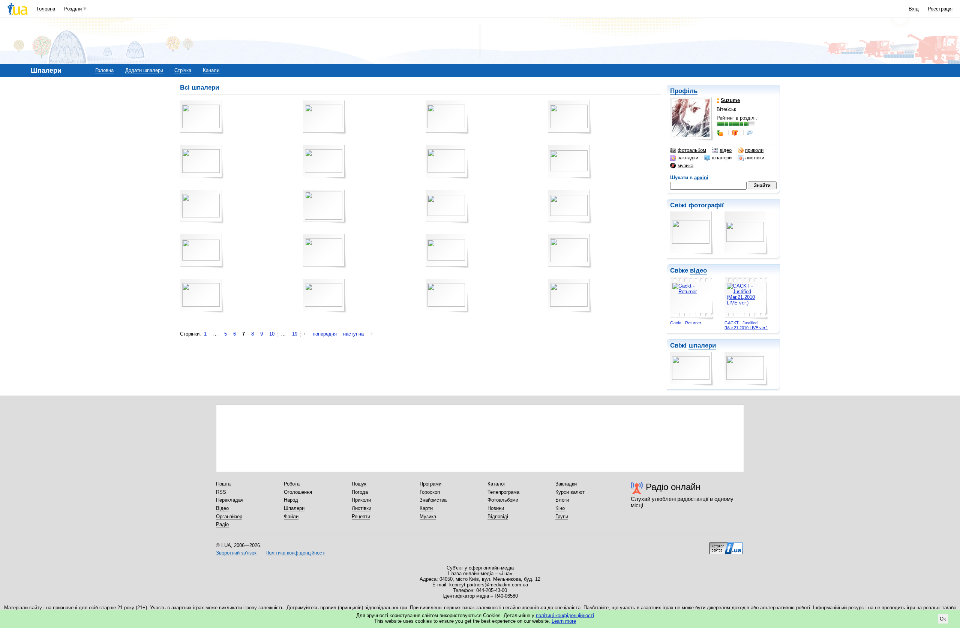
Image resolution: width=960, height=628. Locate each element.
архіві (701, 177)
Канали (211, 70)
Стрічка (182, 70)
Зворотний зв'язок (236, 553)
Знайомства (433, 500)
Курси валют (570, 492)
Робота (292, 484)
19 (294, 334)
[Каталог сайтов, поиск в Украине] (726, 546)
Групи (561, 516)
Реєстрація (940, 9)
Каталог (497, 484)
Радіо (222, 524)
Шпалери (294, 508)
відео (726, 150)
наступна (353, 334)
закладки (688, 157)
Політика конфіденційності (296, 553)
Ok (943, 619)
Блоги (562, 500)
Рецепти (361, 516)
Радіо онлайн (673, 487)
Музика (428, 516)
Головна (46, 9)
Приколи (361, 500)
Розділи (73, 9)
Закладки (566, 484)
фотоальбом (692, 150)
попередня (325, 334)
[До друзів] (720, 133)
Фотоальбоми (503, 500)
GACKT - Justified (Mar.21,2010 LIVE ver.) (746, 325)
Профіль (684, 90)
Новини (496, 508)
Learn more (564, 621)
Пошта (223, 484)
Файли (291, 516)
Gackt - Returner (685, 323)
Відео (222, 508)
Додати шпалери (144, 70)
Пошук (359, 484)
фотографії (706, 205)
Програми (430, 484)
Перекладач (229, 500)
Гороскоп (430, 492)
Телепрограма (503, 492)
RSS (221, 492)
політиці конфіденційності (565, 615)
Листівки (361, 508)
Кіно (560, 508)
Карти (426, 508)
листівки (754, 157)
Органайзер (229, 516)
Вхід (914, 9)
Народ (291, 500)
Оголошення (298, 492)
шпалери (722, 157)
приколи (754, 150)
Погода (360, 492)
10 (271, 334)
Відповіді (498, 516)
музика (685, 165)
